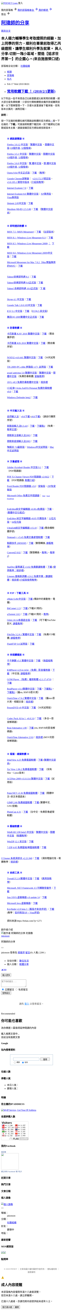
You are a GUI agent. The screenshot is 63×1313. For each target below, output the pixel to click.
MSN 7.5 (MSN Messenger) (20, 232)
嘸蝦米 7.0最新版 (16, 447)
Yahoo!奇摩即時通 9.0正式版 (21, 282)
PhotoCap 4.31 (14, 812)
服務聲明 (31, 1272)
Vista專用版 (13, 197)
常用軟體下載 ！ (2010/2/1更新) (31, 91)
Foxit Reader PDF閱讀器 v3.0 (21, 486)
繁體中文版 (36, 144)
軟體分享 (24, 964)
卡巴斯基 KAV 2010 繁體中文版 (23, 333)
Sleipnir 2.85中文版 (16, 203)
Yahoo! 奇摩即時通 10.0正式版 (22, 288)
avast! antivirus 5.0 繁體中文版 (22, 373)
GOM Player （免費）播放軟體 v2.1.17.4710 (29, 679)
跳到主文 (6, 31)
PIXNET (13, 1269)
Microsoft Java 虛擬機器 (19, 903)
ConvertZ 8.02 (14, 552)
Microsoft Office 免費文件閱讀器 (23, 495)
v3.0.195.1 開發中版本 (18, 182)
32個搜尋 (26, 148)
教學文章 (11, 429)
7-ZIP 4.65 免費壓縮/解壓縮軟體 (23, 847)
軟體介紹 (29, 480)
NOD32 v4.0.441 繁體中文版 (21, 357)
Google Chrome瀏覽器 (18, 178)
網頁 (18, 1062)
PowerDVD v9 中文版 (18, 707)
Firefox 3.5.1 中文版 (17, 154)
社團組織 (25, 66)
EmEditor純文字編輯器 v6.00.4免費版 (26, 509)
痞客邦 (21, 952)
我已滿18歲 (7, 1307)
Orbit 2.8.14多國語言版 (18, 620)
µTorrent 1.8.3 (13, 614)
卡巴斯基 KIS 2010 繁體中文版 (22, 343)
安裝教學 (39, 376)
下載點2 (41, 426)
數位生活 (24, 961)
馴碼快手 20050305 (16, 543)
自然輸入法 (13, 416)
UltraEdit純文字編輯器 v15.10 (22, 528)
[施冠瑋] (10, 1168)
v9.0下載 (25, 416)
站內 (26, 1062)
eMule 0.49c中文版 (16, 599)
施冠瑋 (3, 1152)
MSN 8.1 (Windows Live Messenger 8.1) (26, 237)
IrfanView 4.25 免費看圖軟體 (21, 760)
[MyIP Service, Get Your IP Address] (18, 1110)
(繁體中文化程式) (16, 512)
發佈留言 (6, 993)
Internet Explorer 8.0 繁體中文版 (23, 194)
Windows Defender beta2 (19, 397)
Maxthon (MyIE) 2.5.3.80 (19, 209)
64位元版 (16, 522)
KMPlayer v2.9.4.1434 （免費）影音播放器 (28, 670)
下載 (34, 173)
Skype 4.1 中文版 (15, 299)
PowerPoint (10, 498)
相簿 (9, 72)
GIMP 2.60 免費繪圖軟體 (19, 802)
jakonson (5, 936)
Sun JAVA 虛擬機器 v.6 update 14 (23, 897)
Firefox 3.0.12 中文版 (17, 144)
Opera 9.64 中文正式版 (18, 173)
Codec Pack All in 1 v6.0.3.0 (20, 718)
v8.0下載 (35, 416)
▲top (3, 969)
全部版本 (48, 232)
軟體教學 (21, 835)
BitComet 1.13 (14, 608)
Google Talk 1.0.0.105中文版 (21, 305)
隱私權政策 (52, 1269)
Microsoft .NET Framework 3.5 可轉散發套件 (29, 888)
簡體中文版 (49, 154)
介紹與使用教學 (28, 580)
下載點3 (11, 692)
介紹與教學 (37, 182)
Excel (48, 496)
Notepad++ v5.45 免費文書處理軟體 (25, 537)
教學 (42, 173)
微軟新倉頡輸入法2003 (18, 441)
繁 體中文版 (35, 163)
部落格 (10, 75)
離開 (17, 1307)
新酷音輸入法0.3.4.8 (17, 426)
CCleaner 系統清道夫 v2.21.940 (16, 858)
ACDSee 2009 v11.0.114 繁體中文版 (25, 778)
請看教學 (17, 623)
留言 (27, 952)
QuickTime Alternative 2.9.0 (20, 737)
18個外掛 (15, 148)
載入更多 (6, 975)
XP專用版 (46, 194)
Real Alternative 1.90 (17, 728)
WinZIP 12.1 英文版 (17, 841)
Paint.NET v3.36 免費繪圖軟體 (22, 793)
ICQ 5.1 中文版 (14, 311)
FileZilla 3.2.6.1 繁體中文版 (20, 634)
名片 (9, 79)
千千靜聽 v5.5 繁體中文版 (20, 660)
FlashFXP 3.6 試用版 (17, 644)
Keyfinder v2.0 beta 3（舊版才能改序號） (27, 909)
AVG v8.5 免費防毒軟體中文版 (22, 382)
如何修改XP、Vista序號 (27, 912)
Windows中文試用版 (37, 447)
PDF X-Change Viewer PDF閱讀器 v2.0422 (28, 477)
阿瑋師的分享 (15, 22)
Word (43, 496)
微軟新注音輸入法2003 (18, 435)
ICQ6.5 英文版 (39, 311)
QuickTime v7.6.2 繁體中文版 (21, 698)
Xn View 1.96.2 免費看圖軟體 (22, 769)
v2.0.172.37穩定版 (42, 178)
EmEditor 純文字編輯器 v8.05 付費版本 (26, 518)
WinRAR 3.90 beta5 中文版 (20, 832)
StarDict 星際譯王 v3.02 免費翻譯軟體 (26, 567)
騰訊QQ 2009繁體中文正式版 (22, 317)
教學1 (45, 552)
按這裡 (44, 382)
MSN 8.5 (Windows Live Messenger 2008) (27, 243)
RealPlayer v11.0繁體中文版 (21, 689)
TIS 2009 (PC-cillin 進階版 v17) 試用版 (26, 367)
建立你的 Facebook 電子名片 (11, 1171)
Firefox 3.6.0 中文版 (17, 163)
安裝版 (41, 486)
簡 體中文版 (50, 163)
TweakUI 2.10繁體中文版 (19, 878)
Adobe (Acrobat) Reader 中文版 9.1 (24, 467)
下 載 (42, 288)
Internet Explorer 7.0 (16, 188)
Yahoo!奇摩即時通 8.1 (18, 276)
